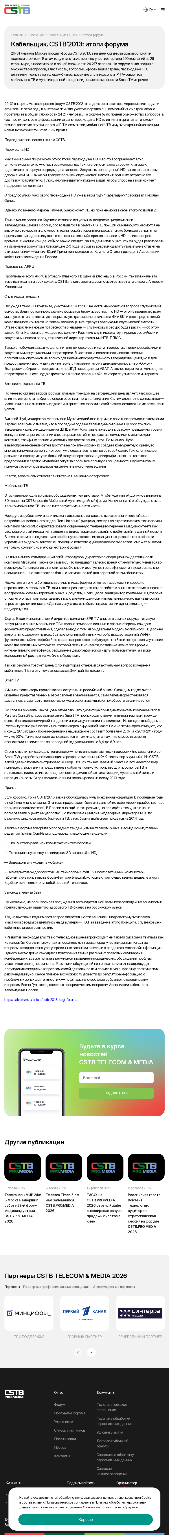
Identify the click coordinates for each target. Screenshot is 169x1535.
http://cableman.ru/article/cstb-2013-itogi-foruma (40, 999)
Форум (59, 1404)
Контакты (62, 1456)
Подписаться (116, 1093)
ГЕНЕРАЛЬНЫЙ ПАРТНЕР (140, 1337)
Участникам (63, 1421)
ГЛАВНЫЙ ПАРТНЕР (84, 1337)
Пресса (60, 1447)
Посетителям (65, 1439)
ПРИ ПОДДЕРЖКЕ (29, 1337)
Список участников (69, 1430)
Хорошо (85, 1519)
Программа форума (69, 1413)
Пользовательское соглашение (68, 1502)
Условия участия (110, 1432)
